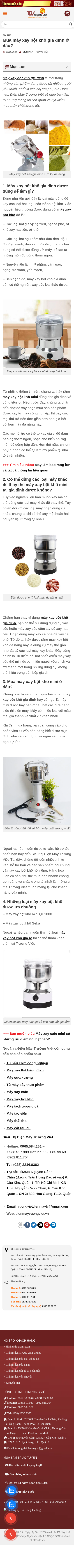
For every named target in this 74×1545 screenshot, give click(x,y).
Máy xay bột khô (20, 1099)
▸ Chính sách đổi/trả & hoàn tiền (22, 1370)
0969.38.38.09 (29, 1288)
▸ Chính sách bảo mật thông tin (21, 1358)
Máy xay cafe (17, 1092)
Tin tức (7, 35)
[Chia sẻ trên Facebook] (27, 1225)
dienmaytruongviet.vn (32, 1213)
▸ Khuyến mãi (12, 1382)
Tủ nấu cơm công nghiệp (27, 1063)
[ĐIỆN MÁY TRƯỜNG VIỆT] (37, 13)
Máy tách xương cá (22, 1106)
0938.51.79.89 (29, 1302)
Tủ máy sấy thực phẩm (25, 1085)
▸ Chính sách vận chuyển (18, 1376)
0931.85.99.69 (54, 1152)
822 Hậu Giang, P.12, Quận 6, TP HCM (34, 1276)
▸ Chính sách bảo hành (17, 1364)
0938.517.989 (18, 1152)
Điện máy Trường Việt (35, 52)
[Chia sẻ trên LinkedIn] (53, 1225)
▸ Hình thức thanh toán (17, 1346)
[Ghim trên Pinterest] (47, 1225)
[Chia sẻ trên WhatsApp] (21, 1225)
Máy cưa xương (19, 1077)
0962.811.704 (18, 1157)
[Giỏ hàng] (67, 13)
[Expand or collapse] (67, 67)
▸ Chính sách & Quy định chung (22, 1352)
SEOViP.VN (39, 1540)
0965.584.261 (31, 1146)
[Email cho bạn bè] (40, 1225)
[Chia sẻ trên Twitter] (34, 1225)
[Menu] (5, 13)
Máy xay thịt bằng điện (25, 1070)
